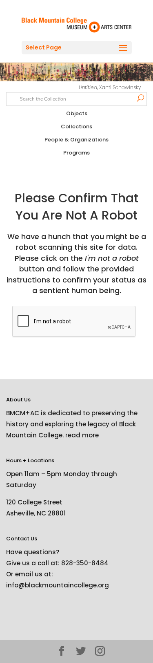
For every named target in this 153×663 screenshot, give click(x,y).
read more (82, 435)
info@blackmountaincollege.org (57, 585)
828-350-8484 (85, 563)
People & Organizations (76, 139)
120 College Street (34, 502)
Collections (76, 126)
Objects (76, 113)
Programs (76, 153)
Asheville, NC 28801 (36, 513)
